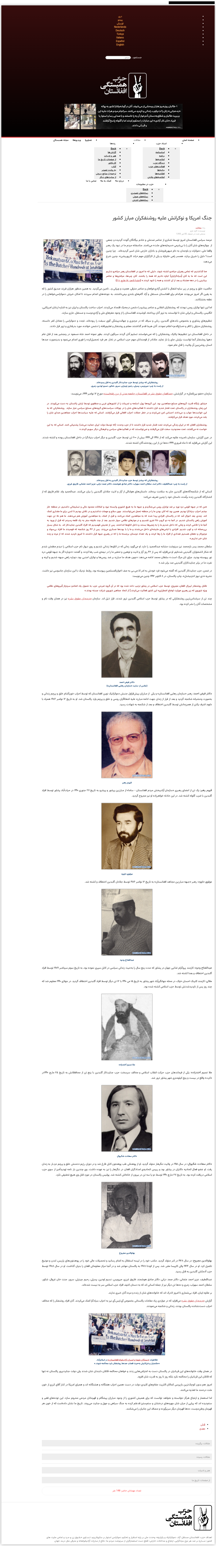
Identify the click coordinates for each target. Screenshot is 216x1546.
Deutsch (120, 31)
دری (120, 16)
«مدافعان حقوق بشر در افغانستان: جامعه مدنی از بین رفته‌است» (138, 394)
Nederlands (120, 27)
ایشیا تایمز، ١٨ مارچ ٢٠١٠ (128, 281)
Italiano (120, 38)
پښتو (120, 20)
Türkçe (120, 34)
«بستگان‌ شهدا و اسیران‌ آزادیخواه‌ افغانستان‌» (128, 1360)
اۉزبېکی (120, 24)
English (120, 45)
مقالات (198, 227)
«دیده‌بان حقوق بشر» (79, 599)
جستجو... (136, 57)
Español (120, 41)
